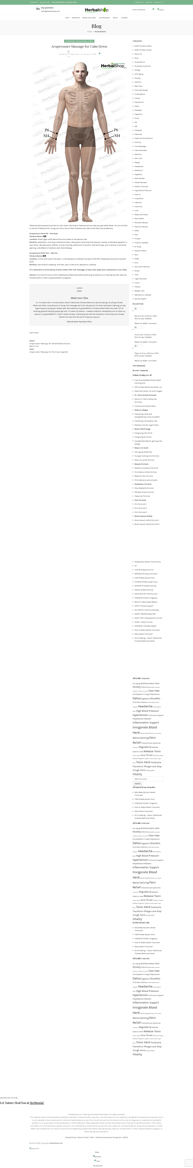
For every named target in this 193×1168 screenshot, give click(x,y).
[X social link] (123, 2)
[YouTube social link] (129, 2)
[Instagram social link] (126, 2)
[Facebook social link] (120, 2)
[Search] (148, 10)
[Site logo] (96, 10)
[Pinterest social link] (131, 2)
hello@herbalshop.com (50, 11)
